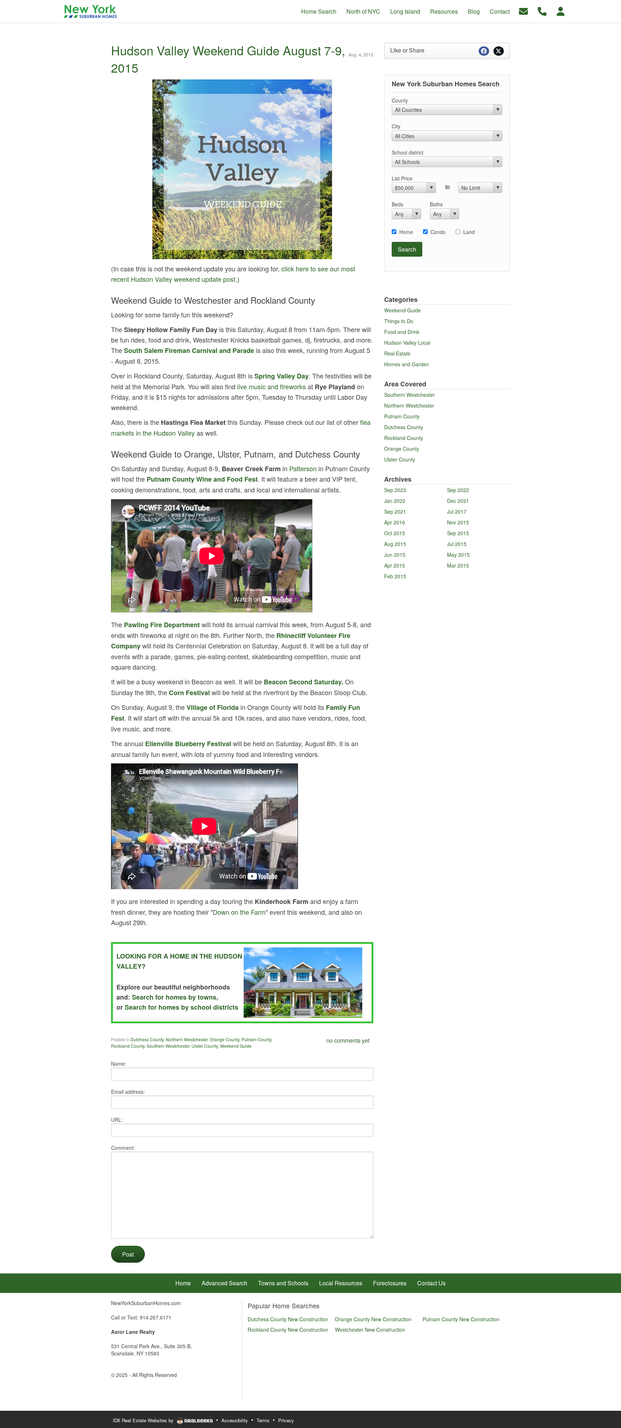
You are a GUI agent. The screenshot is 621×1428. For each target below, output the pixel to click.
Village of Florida (213, 707)
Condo (438, 231)
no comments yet (347, 1040)
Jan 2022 (394, 500)
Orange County (224, 1039)
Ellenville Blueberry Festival (188, 743)
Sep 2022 (458, 489)
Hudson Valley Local (407, 342)
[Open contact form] (523, 10)
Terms (263, 1420)
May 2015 (458, 554)
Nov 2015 (458, 522)
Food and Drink (401, 331)
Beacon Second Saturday (302, 682)
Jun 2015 (394, 554)
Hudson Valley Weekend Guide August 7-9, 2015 (228, 58)
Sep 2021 (395, 511)
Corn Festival (189, 692)
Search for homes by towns (174, 997)
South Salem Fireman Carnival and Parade (189, 350)
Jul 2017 (456, 511)
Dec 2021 (458, 500)
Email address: (128, 1091)
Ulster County (205, 1046)
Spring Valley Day (281, 376)
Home (406, 231)
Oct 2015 (394, 533)
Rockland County (127, 1046)
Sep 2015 (458, 533)
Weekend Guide (236, 1046)
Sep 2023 (395, 489)
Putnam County (256, 1039)
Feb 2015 (395, 576)
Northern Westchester (187, 1039)
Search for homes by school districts (181, 1007)
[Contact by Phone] (542, 10)
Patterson (303, 468)
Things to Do (398, 321)
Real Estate (397, 353)
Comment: (123, 1147)
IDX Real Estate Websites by (144, 1420)
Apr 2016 (394, 522)
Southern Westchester (168, 1046)
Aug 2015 (395, 543)
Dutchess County (147, 1039)
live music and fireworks (271, 386)
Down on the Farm (239, 912)
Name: (118, 1063)
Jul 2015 (456, 543)
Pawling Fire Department (162, 624)
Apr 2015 (394, 565)
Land (469, 231)
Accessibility (234, 1420)
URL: (117, 1119)
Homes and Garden (406, 364)
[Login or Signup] (561, 10)
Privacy (286, 1420)
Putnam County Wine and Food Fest (202, 479)
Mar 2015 (458, 565)
